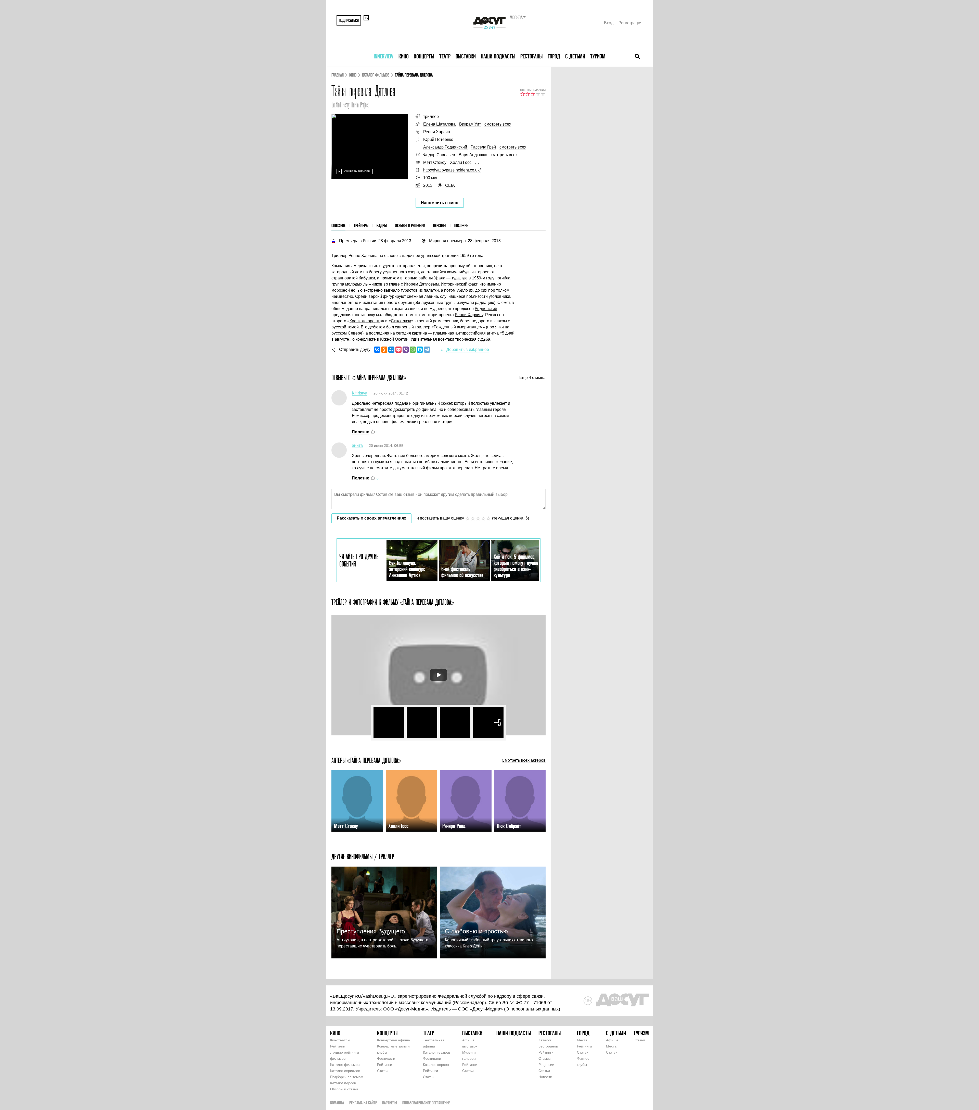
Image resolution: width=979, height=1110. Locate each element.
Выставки (466, 56)
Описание (338, 225)
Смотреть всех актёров (524, 760)
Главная (337, 74)
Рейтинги (337, 1046)
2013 (427, 185)
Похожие (461, 225)
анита (357, 445)
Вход (608, 23)
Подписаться (349, 20)
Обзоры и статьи (344, 1089)
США (450, 185)
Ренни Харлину (469, 315)
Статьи (383, 1071)
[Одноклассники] (384, 350)
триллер (431, 116)
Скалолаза (401, 321)
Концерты (424, 56)
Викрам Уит (470, 124)
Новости (545, 1077)
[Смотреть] (438, 675)
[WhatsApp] (413, 350)
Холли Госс (460, 162)
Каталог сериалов (345, 1071)
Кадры (382, 225)
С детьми (575, 56)
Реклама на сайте (363, 1102)
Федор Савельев (439, 155)
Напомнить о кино (439, 203)
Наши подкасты (498, 56)
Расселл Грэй (483, 147)
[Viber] (406, 350)
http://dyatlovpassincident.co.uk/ (452, 170)
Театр (444, 56)
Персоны (439, 225)
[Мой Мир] (391, 350)
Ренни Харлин (436, 132)
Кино (403, 56)
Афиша (612, 1040)
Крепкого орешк (365, 321)
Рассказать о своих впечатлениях (371, 518)
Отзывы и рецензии (410, 225)
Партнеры (389, 1102)
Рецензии (546, 1065)
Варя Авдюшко (473, 155)
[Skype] (420, 350)
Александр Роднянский (445, 147)
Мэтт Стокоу (434, 162)
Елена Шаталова (439, 124)
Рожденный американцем (458, 327)
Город (554, 56)
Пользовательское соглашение (426, 1102)
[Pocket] (398, 350)
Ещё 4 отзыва (532, 378)
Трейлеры (361, 225)
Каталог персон (343, 1083)
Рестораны (531, 56)
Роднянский (486, 308)
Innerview (383, 56)
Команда (337, 1102)
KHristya (359, 393)
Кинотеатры (340, 1040)
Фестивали (386, 1058)
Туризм (598, 56)
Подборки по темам (346, 1077)
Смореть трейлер (357, 171)
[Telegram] (427, 350)
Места (582, 1040)
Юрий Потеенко (438, 139)
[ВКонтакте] (377, 350)
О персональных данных (532, 1009)
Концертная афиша (393, 1040)
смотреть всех (497, 124)
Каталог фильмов (375, 74)
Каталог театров (436, 1052)
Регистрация (630, 23)
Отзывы (544, 1058)
